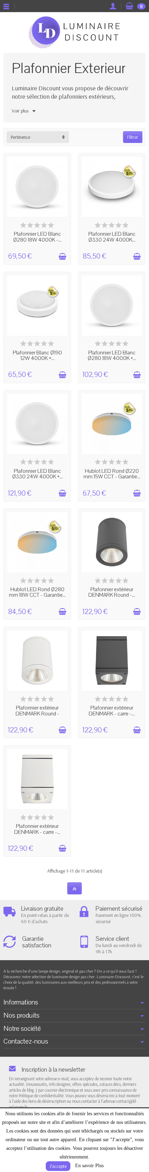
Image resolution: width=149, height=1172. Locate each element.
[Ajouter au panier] (62, 256)
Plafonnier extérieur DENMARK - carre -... (112, 711)
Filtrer (132, 137)
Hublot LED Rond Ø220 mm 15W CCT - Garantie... (112, 474)
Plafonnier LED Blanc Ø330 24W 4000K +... (37, 474)
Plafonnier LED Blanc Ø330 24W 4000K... (111, 237)
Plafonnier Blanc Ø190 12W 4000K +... (37, 355)
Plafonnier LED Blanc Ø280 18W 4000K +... (112, 355)
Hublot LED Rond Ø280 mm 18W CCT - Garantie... (37, 592)
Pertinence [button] (20, 137)
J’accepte (58, 1166)
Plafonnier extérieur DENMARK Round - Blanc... (37, 713)
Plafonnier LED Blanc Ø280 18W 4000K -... (37, 237)
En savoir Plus (89, 1165)
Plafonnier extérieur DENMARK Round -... (111, 592)
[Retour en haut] (74, 888)
